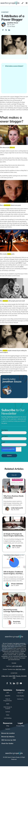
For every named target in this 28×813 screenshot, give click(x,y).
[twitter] (11, 683)
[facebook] (7, 683)
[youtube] (21, 683)
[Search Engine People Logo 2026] (10, 2)
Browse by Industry (7, 736)
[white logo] (14, 635)
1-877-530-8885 (17, 666)
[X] (6, 30)
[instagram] (17, 683)
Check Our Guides (7, 743)
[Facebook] (3, 30)
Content (5, 12)
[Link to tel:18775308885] (22, 3)
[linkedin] (14, 683)
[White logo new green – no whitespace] (14, 752)
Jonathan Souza (11, 381)
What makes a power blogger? (14, 66)
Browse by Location (8, 733)
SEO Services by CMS (8, 740)
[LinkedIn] (9, 30)
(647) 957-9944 (20, 669)
